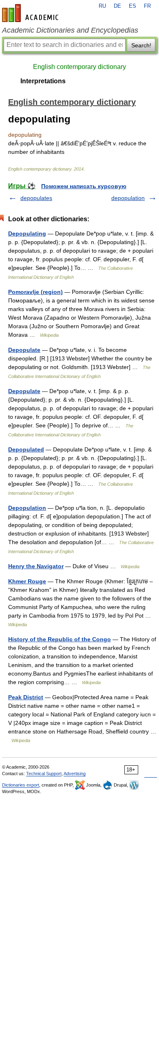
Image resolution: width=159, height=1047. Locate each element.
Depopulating (27, 233)
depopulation (128, 198)
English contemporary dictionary (79, 66)
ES (132, 6)
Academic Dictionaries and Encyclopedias (70, 30)
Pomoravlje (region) (35, 292)
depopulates (36, 198)
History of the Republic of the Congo (59, 639)
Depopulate (24, 350)
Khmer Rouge (27, 581)
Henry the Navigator (36, 566)
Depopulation (27, 508)
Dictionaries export (20, 784)
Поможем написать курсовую (83, 186)
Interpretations (43, 81)
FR (147, 6)
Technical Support (44, 773)
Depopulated (26, 449)
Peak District (25, 697)
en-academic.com (31, 13)
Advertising (75, 773)
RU (102, 6)
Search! (141, 45)
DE (117, 6)
